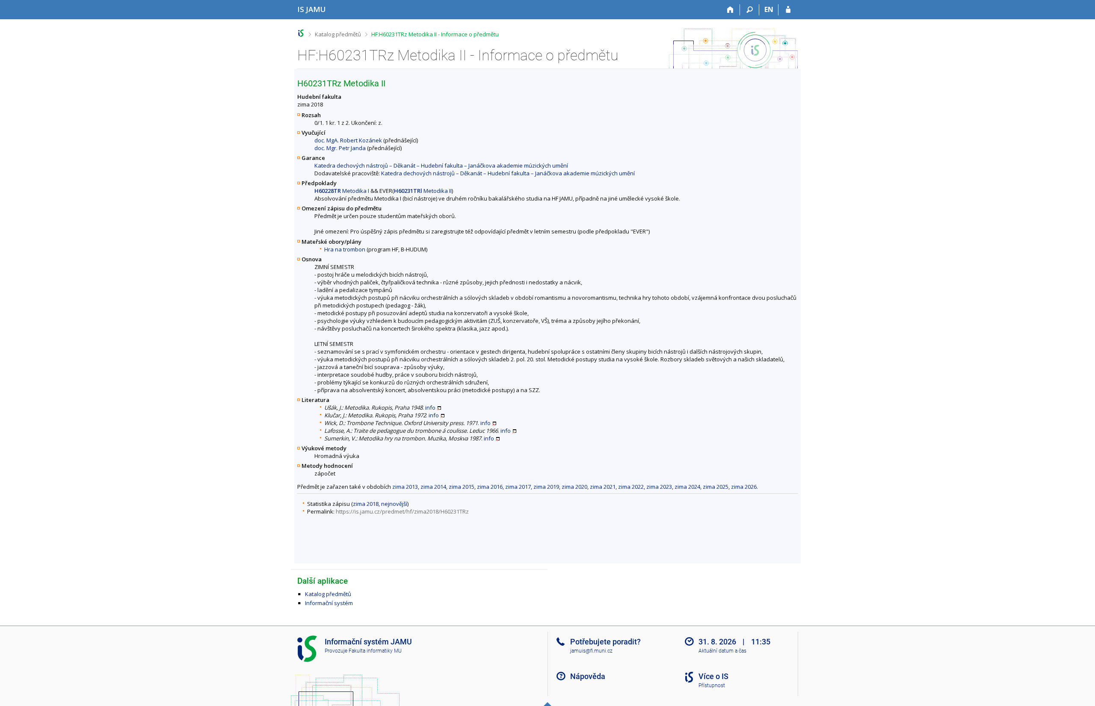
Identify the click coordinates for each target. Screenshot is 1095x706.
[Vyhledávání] (749, 9)
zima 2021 (603, 486)
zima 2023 (659, 486)
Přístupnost (711, 685)
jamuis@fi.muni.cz (591, 651)
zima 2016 (490, 486)
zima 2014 (433, 486)
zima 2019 (546, 486)
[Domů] (730, 9)
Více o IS (713, 676)
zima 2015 (461, 486)
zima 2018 (366, 504)
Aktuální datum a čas (722, 651)
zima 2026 (744, 486)
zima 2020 (574, 486)
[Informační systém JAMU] (301, 33)
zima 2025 (715, 486)
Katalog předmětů (338, 34)
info (430, 407)
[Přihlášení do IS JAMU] (788, 9)
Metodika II (423, 191)
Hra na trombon (344, 249)
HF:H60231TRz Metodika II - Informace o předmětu (435, 34)
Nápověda (587, 676)
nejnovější (394, 504)
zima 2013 (405, 486)
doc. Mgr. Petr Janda (340, 148)
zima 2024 (687, 486)
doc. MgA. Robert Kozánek (348, 140)
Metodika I (341, 191)
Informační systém (329, 603)
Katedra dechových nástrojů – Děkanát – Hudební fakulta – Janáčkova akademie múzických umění (441, 165)
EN (768, 9)
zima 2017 (518, 486)
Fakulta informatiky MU (375, 651)
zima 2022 (631, 486)
